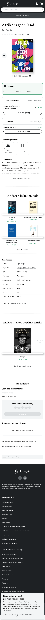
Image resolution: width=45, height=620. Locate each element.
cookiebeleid (7, 610)
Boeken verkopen (7, 510)
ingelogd (30, 441)
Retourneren (6, 522)
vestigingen (8, 486)
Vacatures (5, 583)
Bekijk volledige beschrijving (22, 178)
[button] (3, 15)
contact (7, 484)
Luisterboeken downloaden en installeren (15, 531)
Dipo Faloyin (7, 30)
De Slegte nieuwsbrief (9, 587)
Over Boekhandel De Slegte (12, 549)
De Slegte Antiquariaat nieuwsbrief (13, 591)
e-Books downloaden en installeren (13, 526)
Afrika (24, 303)
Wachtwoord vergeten (9, 539)
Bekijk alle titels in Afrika (22, 366)
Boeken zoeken (7, 506)
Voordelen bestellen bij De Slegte (13, 558)
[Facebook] (19, 477)
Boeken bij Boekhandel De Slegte (12, 562)
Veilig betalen (6, 566)
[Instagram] (25, 477)
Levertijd (4, 518)
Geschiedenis (15, 303)
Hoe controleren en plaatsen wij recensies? (16, 446)
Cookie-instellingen (26, 614)
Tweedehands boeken (22, 15)
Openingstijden (7, 514)
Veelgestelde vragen (24, 488)
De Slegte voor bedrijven (10, 543)
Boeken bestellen (7, 502)
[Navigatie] (3, 3)
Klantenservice (8, 497)
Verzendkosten (7, 571)
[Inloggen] (36, 3)
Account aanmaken (8, 535)
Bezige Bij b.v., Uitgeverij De (26, 268)
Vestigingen (5, 579)
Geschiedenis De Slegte (9, 554)
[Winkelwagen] (41, 3)
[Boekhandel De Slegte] (12, 4)
